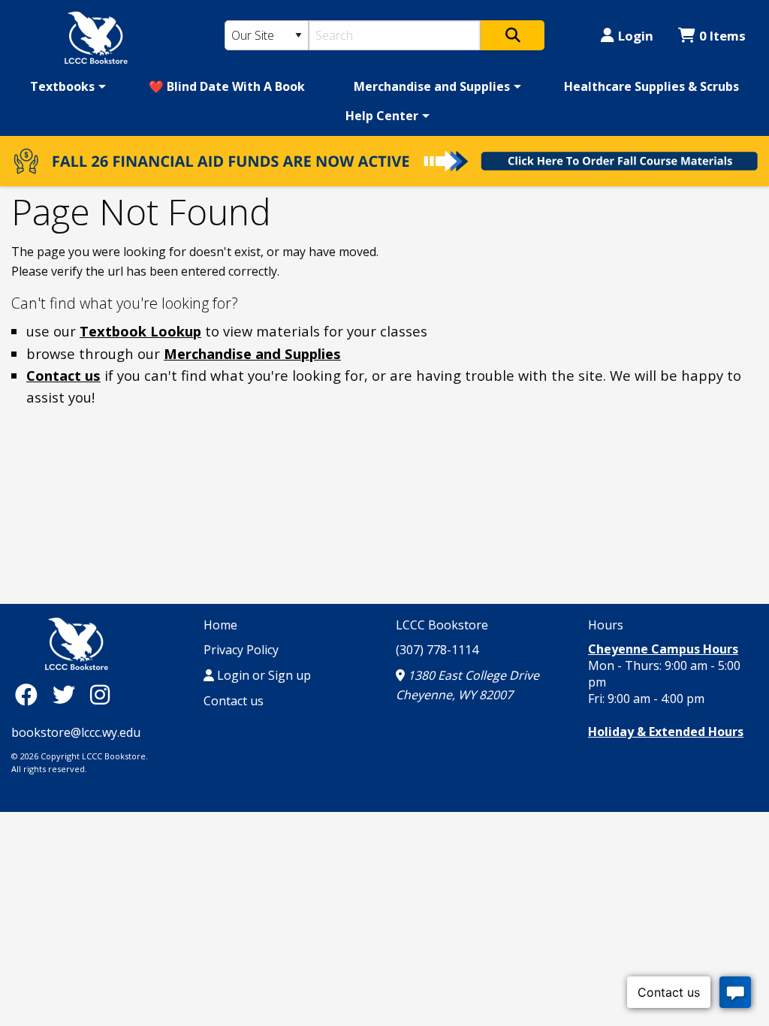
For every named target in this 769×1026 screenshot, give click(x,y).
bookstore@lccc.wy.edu (75, 732)
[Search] (512, 35)
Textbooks (62, 86)
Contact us (63, 375)
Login (635, 35)
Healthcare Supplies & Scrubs (651, 86)
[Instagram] (100, 694)
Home (220, 625)
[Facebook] (30, 694)
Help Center (381, 115)
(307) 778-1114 (437, 649)
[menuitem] (65, 86)
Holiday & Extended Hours (665, 731)
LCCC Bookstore (442, 625)
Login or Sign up (262, 675)
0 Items (722, 35)
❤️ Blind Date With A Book (227, 86)
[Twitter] (68, 694)
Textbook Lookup (140, 330)
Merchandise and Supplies (432, 86)
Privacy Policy (241, 649)
